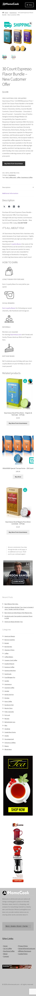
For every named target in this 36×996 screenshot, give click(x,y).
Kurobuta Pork (9, 705)
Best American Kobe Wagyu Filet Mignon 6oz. (18, 613)
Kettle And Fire (9, 694)
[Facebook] (9, 207)
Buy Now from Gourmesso (13, 163)
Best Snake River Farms (17, 926)
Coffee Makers (8, 657)
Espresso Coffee (9, 667)
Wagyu (6, 746)
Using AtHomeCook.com (26, 948)
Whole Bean (8, 749)
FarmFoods (7, 674)
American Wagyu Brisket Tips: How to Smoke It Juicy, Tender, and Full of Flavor (19, 608)
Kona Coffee (8, 701)
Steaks (6, 736)
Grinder (6, 691)
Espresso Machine (10, 670)
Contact (6, 956)
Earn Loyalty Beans (8, 308)
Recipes (6, 718)
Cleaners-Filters (9, 650)
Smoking (7, 729)
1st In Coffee (7, 948)
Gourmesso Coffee (26, 177)
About (5, 954)
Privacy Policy (23, 946)
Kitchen (6, 698)
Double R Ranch (9, 664)
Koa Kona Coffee (8, 951)
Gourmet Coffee (9, 688)
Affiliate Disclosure (24, 951)
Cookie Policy (23, 954)
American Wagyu (9, 636)
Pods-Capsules (9, 712)
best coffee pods (11, 177)
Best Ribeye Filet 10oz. (11, 604)
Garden (6, 681)
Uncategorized (9, 739)
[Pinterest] (19, 207)
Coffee (6, 653)
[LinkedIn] (14, 207)
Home (6, 12)
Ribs (5, 725)
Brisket (6, 643)
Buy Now (18, 477)
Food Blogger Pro (9, 677)
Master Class (8, 708)
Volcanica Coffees (10, 743)
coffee (18, 177)
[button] (30, 23)
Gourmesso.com (15, 334)
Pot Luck (7, 715)
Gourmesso (13, 12)
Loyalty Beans (16, 244)
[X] (4, 207)
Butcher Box (8, 647)
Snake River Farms (10, 732)
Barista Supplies (9, 640)
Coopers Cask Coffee (10, 660)
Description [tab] (6, 187)
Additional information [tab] (10, 193)
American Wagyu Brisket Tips (13, 622)
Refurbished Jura (9, 722)
